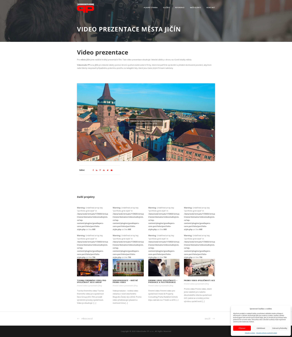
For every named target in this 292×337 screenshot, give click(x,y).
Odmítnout (261, 328)
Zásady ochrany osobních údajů (266, 333)
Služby (166, 7)
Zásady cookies (250, 333)
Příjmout (242, 328)
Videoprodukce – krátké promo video (128, 270)
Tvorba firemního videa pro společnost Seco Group (92, 270)
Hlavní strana (151, 7)
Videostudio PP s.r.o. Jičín (87, 65)
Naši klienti (195, 7)
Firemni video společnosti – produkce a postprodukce (164, 270)
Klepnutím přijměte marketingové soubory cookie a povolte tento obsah (146, 122)
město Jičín (85, 59)
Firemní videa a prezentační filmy (89, 285)
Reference (180, 7)
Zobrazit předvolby (279, 328)
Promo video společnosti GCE (199, 270)
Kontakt (211, 7)
